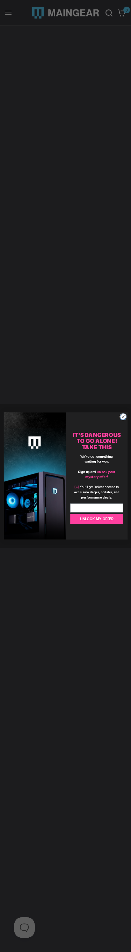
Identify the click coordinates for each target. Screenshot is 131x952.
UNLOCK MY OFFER (96, 519)
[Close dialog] (123, 417)
